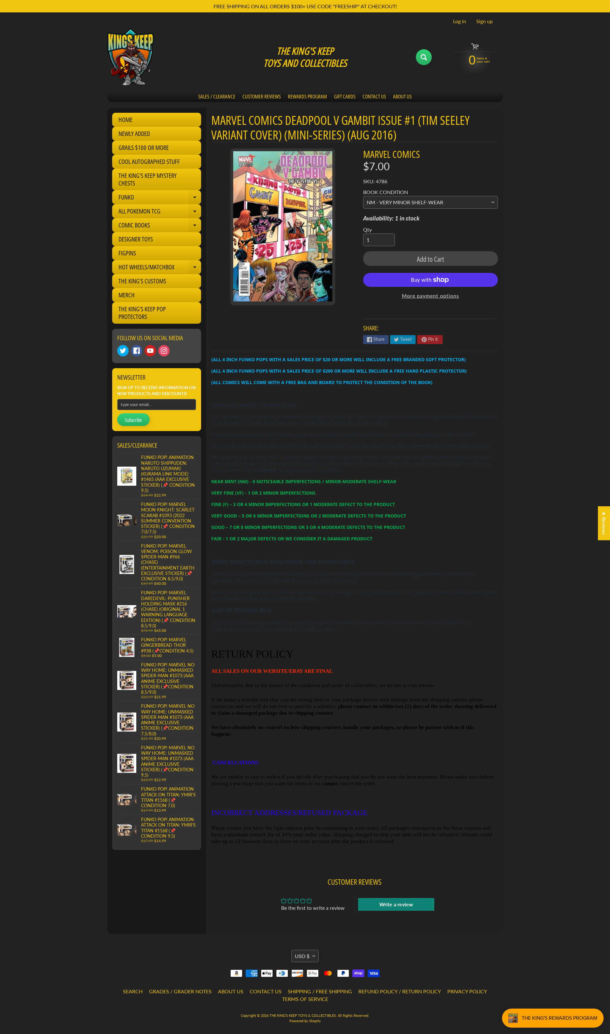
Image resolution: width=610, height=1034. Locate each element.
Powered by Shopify (305, 1021)
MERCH (127, 295)
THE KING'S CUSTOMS (142, 281)
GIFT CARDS (345, 96)
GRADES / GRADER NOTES (180, 991)
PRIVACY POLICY (467, 991)
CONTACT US (374, 96)
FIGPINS (127, 253)
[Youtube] (150, 350)
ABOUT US (402, 96)
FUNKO (160, 198)
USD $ (302, 956)
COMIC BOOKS (160, 226)
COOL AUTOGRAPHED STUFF (149, 161)
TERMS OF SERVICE (305, 999)
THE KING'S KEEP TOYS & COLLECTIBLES (302, 1015)
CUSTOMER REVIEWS (261, 96)
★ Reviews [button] (604, 523)
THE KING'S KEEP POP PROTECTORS (142, 313)
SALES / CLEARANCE (216, 96)
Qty (367, 229)
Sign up (484, 21)
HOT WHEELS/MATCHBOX (160, 268)
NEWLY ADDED (134, 133)
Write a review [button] (396, 904)
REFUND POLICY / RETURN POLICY (399, 991)
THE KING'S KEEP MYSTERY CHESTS (148, 179)
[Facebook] (136, 350)
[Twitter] (123, 350)
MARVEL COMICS (391, 154)
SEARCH (133, 991)
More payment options (430, 296)
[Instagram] (164, 350)
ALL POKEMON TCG (160, 212)
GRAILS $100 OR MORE (144, 147)
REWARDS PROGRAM (307, 96)
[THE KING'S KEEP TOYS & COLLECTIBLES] (130, 57)
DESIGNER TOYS (136, 239)
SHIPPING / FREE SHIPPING (320, 991)
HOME (125, 119)
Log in (459, 21)
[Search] (424, 57)
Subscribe (133, 419)
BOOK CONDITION (385, 192)
